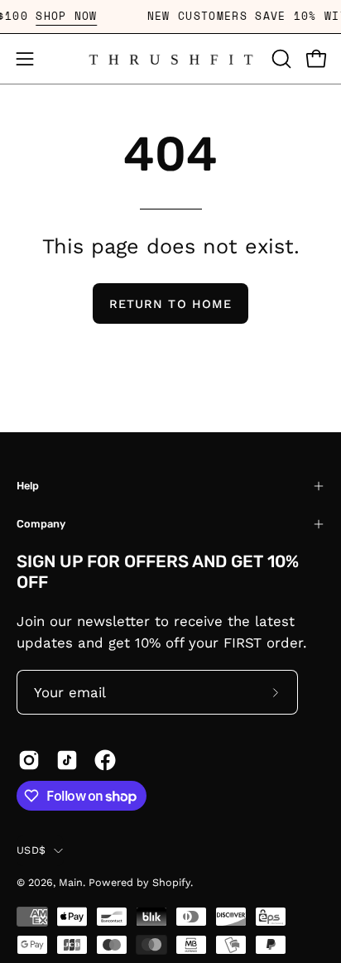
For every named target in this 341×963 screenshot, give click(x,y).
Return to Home (170, 304)
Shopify (171, 882)
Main (71, 882)
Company (41, 524)
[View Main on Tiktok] (67, 760)
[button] (279, 58)
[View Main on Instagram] (29, 760)
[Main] (171, 58)
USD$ (31, 850)
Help (28, 485)
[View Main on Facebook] (105, 760)
